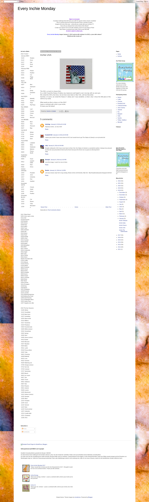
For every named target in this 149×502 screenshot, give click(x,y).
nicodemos (78, 497)
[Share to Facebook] (66, 111)
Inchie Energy (34, 475)
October (121, 197)
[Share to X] (64, 111)
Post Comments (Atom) (54, 210)
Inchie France (123, 225)
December (122, 192)
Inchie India (122, 223)
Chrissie (120, 101)
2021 (119, 183)
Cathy (119, 99)
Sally (119, 116)
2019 (119, 188)
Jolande (120, 109)
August (121, 202)
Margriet (120, 114)
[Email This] (60, 111)
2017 (119, 235)
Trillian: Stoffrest (122, 120)
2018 (119, 190)
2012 (119, 247)
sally (46, 145)
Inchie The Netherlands (123, 230)
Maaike (47, 170)
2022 (119, 181)
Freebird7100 (121, 103)
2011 (119, 249)
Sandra (120, 118)
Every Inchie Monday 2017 (38, 465)
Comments (26, 432)
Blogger (90, 497)
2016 (119, 237)
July (120, 204)
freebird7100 (49, 135)
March (121, 213)
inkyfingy (47, 124)
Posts (24, 428)
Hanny (119, 97)
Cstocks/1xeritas (122, 105)
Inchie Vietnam (123, 220)
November (122, 195)
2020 (119, 185)
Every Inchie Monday (36, 8)
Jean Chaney (121, 107)
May (120, 209)
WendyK (47, 159)
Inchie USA (122, 227)
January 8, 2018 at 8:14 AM (58, 124)
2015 (119, 240)
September (122, 199)
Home (76, 207)
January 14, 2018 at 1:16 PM (58, 170)
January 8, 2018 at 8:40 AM (60, 135)
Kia (118, 112)
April (120, 211)
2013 (119, 244)
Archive (120, 56)
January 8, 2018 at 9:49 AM (55, 145)
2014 (119, 242)
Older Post (108, 207)
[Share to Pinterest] (68, 111)
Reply (46, 129)
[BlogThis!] (62, 111)
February (122, 216)
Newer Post (44, 207)
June (120, 206)
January (121, 218)
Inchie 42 (33, 485)
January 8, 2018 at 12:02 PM (58, 159)
